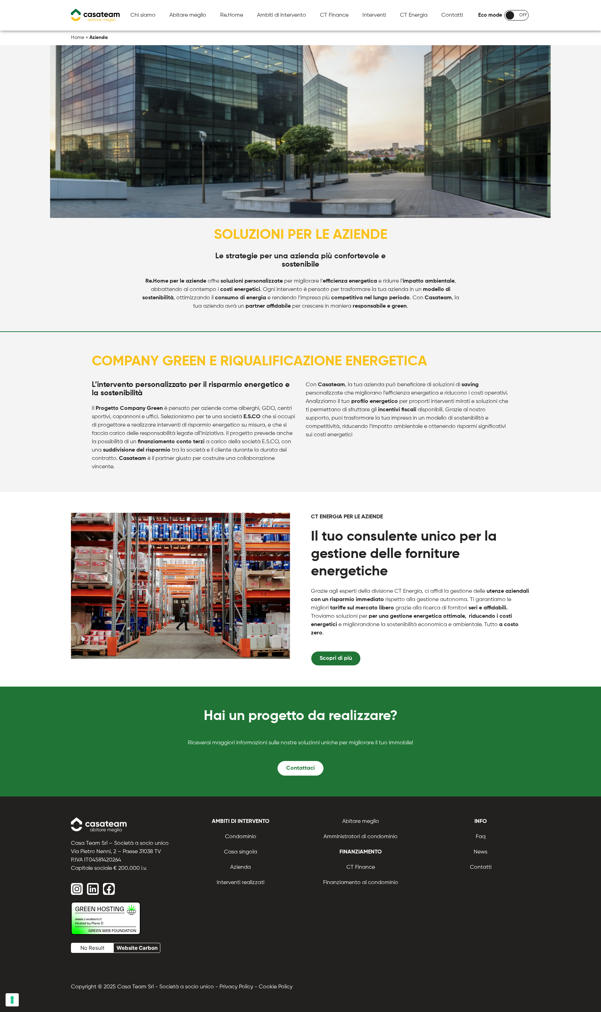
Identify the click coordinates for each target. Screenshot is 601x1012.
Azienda (240, 867)
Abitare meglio (187, 15)
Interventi (374, 15)
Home (77, 37)
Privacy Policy (236, 987)
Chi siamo (142, 15)
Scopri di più (336, 658)
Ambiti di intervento (281, 15)
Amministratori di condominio (360, 837)
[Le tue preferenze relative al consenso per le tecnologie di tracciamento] (12, 999)
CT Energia (413, 15)
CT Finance (334, 15)
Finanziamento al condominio (360, 882)
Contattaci (300, 768)
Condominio (240, 837)
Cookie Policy (276, 987)
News (480, 852)
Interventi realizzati (240, 882)
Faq (481, 837)
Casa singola (240, 852)
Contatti (452, 15)
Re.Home (231, 15)
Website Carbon (137, 948)
